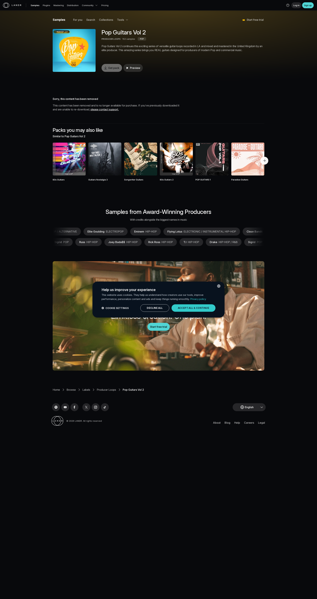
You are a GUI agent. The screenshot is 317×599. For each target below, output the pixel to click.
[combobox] (218, 286)
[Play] (74, 50)
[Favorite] (60, 159)
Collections (106, 19)
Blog (227, 422)
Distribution (73, 5)
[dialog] (158, 299)
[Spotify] (56, 407)
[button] (288, 5)
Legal (261, 422)
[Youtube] (65, 407)
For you (77, 19)
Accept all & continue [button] (193, 308)
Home (56, 389)
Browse (71, 389)
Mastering (58, 5)
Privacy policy (198, 298)
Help (237, 422)
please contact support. (105, 109)
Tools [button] (120, 19)
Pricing (104, 5)
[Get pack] (79, 159)
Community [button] (87, 5)
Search (90, 19)
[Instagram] (96, 407)
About (217, 422)
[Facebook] (74, 407)
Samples (35, 5)
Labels (86, 389)
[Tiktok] (105, 407)
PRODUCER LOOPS (111, 39)
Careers (249, 422)
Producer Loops (106, 389)
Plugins (46, 5)
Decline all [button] (155, 308)
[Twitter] (86, 407)
